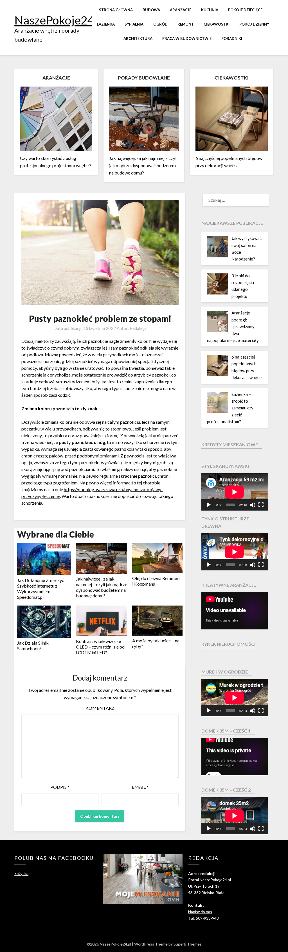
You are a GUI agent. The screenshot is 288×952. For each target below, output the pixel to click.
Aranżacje (180, 10)
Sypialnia (134, 24)
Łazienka (106, 24)
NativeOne (99, 661)
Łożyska (21, 873)
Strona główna (116, 10)
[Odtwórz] (209, 505)
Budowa (151, 10)
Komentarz (100, 708)
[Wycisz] (252, 505)
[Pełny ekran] (261, 505)
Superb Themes (188, 944)
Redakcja (138, 328)
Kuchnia (209, 10)
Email (140, 787)
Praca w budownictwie (187, 38)
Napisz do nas (200, 911)
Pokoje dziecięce (245, 10)
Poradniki (231, 38)
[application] (234, 492)
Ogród (160, 24)
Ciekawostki (217, 24)
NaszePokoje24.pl (60, 20)
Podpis (59, 787)
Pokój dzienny (254, 24)
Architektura (137, 38)
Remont (185, 24)
